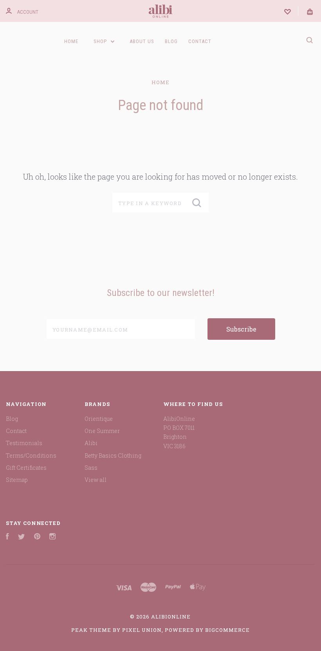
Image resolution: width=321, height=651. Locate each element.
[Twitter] (21, 537)
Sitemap (17, 479)
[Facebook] (7, 537)
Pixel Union (142, 629)
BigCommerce (227, 629)
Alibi (91, 443)
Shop (101, 41)
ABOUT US (142, 41)
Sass (91, 467)
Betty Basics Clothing (113, 455)
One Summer (102, 431)
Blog (171, 41)
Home (71, 41)
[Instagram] (52, 537)
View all (95, 479)
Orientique (99, 418)
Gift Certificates (26, 467)
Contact (199, 41)
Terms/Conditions (31, 455)
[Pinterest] (37, 537)
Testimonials (24, 443)
